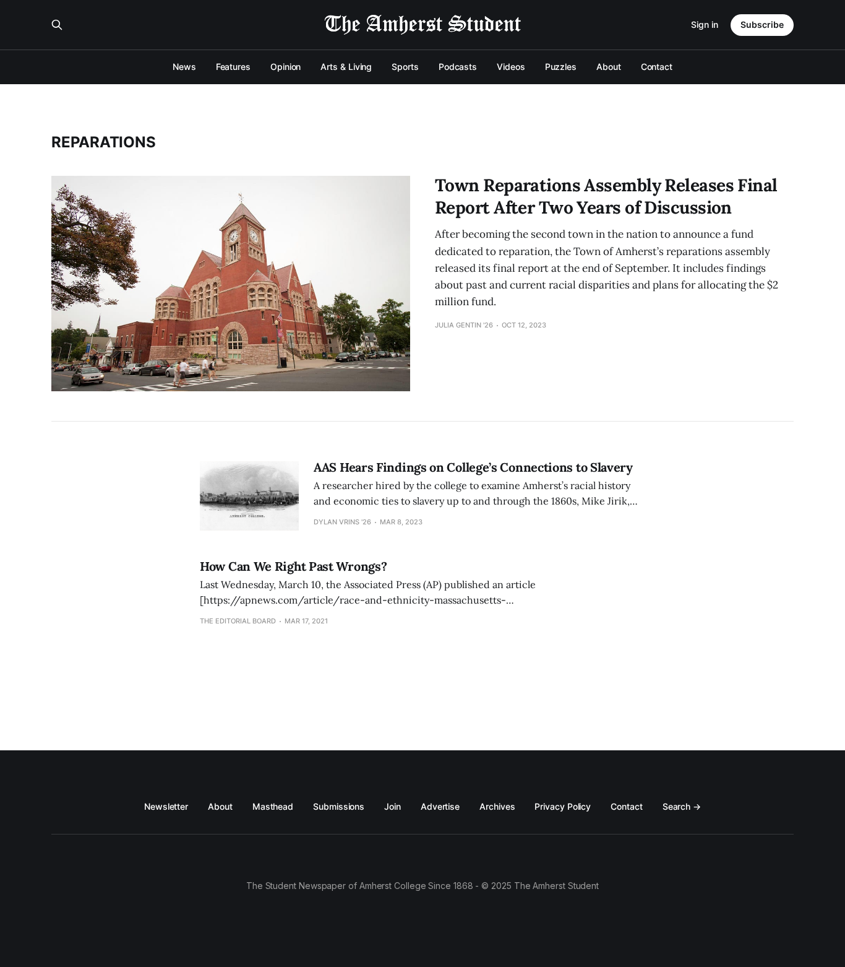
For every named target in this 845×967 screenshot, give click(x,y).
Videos (511, 66)
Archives (497, 806)
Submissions (338, 806)
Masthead (272, 806)
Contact (656, 66)
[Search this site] (57, 24)
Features (233, 66)
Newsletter (166, 806)
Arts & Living (346, 66)
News (184, 66)
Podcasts (458, 66)
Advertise (440, 806)
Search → (682, 806)
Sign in (704, 24)
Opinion (285, 66)
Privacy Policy (562, 806)
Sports (405, 66)
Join (392, 806)
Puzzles (561, 66)
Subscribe (762, 24)
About (608, 66)
